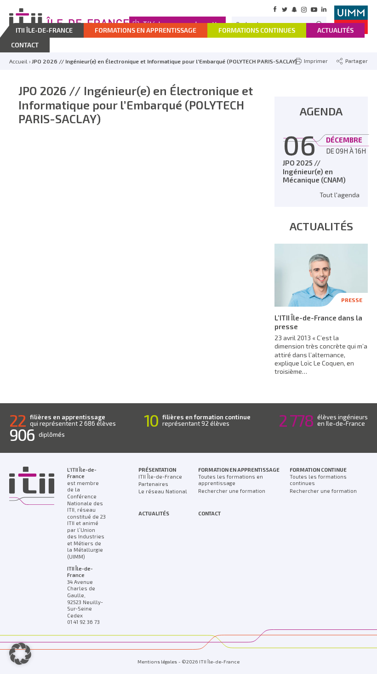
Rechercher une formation (231, 491)
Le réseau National (162, 491)
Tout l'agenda (340, 195)
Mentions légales (157, 661)
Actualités (153, 513)
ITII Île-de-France (160, 477)
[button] (20, 654)
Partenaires (153, 484)
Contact (209, 513)
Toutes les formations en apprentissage (230, 480)
